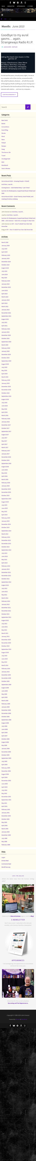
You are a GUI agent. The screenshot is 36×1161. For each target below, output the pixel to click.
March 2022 (5, 306)
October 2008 (5, 716)
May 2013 (4, 559)
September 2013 (6, 549)
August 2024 (5, 267)
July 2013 (4, 553)
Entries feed (5, 860)
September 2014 (6, 530)
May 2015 (4, 511)
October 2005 (5, 754)
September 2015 (6, 498)
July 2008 (4, 726)
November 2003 (6, 780)
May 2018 (4, 408)
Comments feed (6, 863)
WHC (3, 161)
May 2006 (4, 745)
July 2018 (4, 402)
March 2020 (5, 344)
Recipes (4, 145)
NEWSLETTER (10, 6)
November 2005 (6, 751)
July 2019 (4, 367)
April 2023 (4, 293)
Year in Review (6, 168)
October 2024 (5, 264)
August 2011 (5, 620)
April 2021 (4, 325)
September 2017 (6, 431)
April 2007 (4, 735)
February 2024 (6, 280)
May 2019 (4, 370)
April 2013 (4, 562)
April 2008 (4, 732)
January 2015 (6, 521)
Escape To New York (28, 220)
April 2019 (4, 373)
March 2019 (5, 376)
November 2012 (6, 575)
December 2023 (6, 287)
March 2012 (5, 597)
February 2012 (6, 601)
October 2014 (5, 527)
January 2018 (6, 421)
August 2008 (5, 722)
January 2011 (6, 636)
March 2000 (5, 828)
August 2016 (5, 466)
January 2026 (6, 245)
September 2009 (6, 684)
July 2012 (4, 588)
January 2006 (6, 748)
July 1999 (4, 838)
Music (3, 136)
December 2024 (6, 261)
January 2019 (6, 383)
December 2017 (6, 424)
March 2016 (5, 479)
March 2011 (5, 633)
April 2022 (4, 303)
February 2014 (6, 537)
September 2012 (6, 581)
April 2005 (4, 764)
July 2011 (4, 623)
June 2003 (5, 783)
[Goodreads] (25, 2)
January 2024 (6, 283)
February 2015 (6, 517)
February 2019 (6, 380)
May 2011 (4, 629)
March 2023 (5, 296)
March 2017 (5, 447)
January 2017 (6, 453)
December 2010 (6, 639)
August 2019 (5, 364)
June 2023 (5, 290)
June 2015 (5, 508)
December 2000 (6, 815)
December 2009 (6, 674)
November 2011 (6, 610)
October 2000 (5, 818)
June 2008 (5, 729)
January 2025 (6, 258)
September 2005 (6, 758)
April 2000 (4, 825)
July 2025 (4, 248)
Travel (3, 155)
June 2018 (5, 405)
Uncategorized (6, 158)
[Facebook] (10, 2)
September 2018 (6, 396)
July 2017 (4, 437)
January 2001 (6, 812)
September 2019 (6, 360)
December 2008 (6, 710)
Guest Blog (5, 129)
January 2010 (6, 671)
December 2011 (6, 607)
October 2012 (5, 578)
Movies (4, 133)
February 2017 (6, 450)
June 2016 (5, 469)
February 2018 (6, 418)
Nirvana (18, 1019)
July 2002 (4, 790)
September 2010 (6, 649)
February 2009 (6, 703)
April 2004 (4, 777)
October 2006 (5, 738)
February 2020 (6, 347)
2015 (5, 19)
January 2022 (6, 309)
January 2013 (6, 569)
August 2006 (5, 742)
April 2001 (4, 806)
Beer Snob (5, 120)
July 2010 (4, 655)
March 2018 (5, 415)
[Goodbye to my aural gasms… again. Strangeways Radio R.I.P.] (18, 62)
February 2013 (6, 565)
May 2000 (4, 822)
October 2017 (5, 428)
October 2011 (5, 613)
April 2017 (4, 444)
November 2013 (6, 543)
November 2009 (6, 678)
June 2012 (5, 591)
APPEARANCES (21, 6)
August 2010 (5, 652)
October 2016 (5, 460)
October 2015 (5, 495)
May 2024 (4, 277)
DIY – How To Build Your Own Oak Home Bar (19, 229)
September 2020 (6, 341)
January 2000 (6, 831)
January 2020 (6, 351)
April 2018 (4, 412)
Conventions (5, 126)
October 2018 (5, 392)
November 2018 (6, 389)
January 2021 (6, 331)
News (3, 139)
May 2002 (4, 793)
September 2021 (6, 316)
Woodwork (5, 165)
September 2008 (6, 719)
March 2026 (5, 242)
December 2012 (6, 572)
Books (3, 123)
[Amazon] (21, 2)
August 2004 (5, 774)
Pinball (4, 142)
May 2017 (4, 440)
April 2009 (4, 697)
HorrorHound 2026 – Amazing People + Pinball (15, 181)
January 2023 (6, 300)
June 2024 (5, 274)
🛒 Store (30, 6)
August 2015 (5, 501)
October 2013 (5, 546)
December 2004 (6, 770)
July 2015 (4, 505)
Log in (3, 857)
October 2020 (5, 338)
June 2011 (5, 626)
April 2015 (4, 514)
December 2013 (6, 540)
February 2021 (6, 328)
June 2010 (5, 658)
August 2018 (5, 399)
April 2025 (4, 251)
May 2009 (4, 694)
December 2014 (6, 524)
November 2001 (6, 796)
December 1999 (6, 835)
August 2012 (5, 585)
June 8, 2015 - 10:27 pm (10, 47)
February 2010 (6, 668)
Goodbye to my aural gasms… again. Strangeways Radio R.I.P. (17, 38)
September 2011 (6, 617)
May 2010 (4, 662)
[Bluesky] (14, 2)
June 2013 (5, 556)
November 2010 (6, 642)
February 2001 (6, 809)
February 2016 (6, 482)
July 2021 (4, 322)
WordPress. (24, 1019)
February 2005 (6, 767)
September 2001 (6, 799)
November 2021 (6, 312)
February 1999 (6, 844)
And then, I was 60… (8, 184)
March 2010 (5, 665)
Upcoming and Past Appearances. (18, 1003)
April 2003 (4, 786)
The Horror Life (6, 152)
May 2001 (4, 802)
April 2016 (4, 476)
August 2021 (5, 319)
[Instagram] (17, 2)
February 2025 (6, 255)
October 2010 (5, 645)
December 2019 (6, 354)
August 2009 (5, 687)
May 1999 (4, 841)
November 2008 (6, 713)
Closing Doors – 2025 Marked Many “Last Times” (16, 187)
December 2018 (6, 386)
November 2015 (6, 492)
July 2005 (4, 761)
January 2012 (6, 604)
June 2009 (5, 690)
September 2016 (6, 463)
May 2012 (4, 594)
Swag (3, 149)
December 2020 (6, 335)
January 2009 (6, 706)
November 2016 (6, 456)
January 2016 (6, 485)
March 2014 (5, 533)
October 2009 (5, 681)
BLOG (3, 6)
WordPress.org (6, 866)
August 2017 (5, 434)
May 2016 (4, 472)
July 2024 (4, 271)
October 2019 (5, 357)
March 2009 (5, 700)
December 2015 (6, 489)
